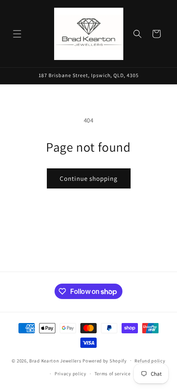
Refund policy (149, 361)
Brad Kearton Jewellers (55, 360)
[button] (17, 33)
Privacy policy (70, 374)
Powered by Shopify (104, 360)
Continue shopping (89, 178)
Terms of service (113, 374)
